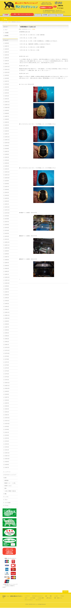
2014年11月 (7, 455)
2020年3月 (7, 268)
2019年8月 (7, 289)
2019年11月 (7, 280)
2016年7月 (7, 397)
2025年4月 (7, 90)
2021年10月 (7, 212)
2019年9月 (7, 286)
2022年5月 (7, 192)
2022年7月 (7, 186)
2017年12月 (7, 347)
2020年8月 (7, 253)
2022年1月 (7, 204)
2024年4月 (7, 125)
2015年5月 (7, 438)
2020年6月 (7, 259)
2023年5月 (7, 157)
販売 (5, 477)
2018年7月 (7, 327)
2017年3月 (7, 373)
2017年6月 (7, 365)
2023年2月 (7, 166)
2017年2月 (7, 376)
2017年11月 (7, 350)
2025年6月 (7, 84)
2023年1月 (7, 169)
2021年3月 (7, 233)
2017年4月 (7, 370)
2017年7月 (7, 362)
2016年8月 (7, 394)
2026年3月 (7, 57)
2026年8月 (7, 43)
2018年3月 (7, 338)
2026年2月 (7, 60)
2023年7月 (7, 151)
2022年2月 (7, 201)
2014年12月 (7, 452)
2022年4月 (7, 195)
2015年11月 (7, 420)
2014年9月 (7, 461)
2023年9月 (7, 145)
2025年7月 (7, 81)
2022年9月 (7, 180)
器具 (5, 488)
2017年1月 (7, 379)
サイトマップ (52, 14)
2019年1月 (7, 309)
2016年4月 (7, 406)
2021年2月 (7, 236)
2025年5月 (7, 87)
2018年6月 (7, 330)
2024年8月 (7, 113)
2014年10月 (7, 458)
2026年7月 (7, 46)
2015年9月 (7, 426)
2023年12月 (7, 136)
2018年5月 (7, 332)
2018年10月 (7, 318)
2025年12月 (7, 66)
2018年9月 (7, 321)
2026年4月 (7, 54)
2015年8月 (7, 429)
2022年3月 (7, 198)
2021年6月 (7, 224)
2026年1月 (7, 63)
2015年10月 (7, 423)
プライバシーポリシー (29, 599)
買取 (5, 493)
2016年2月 (7, 411)
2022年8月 (7, 183)
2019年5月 (7, 297)
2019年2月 (7, 306)
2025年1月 (7, 98)
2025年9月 (7, 75)
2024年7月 (7, 116)
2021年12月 (7, 207)
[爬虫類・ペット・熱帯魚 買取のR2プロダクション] (20, 9)
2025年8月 (7, 78)
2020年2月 (7, 271)
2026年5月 (7, 52)
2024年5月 (7, 122)
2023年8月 (7, 148)
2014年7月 (7, 467)
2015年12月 (7, 417)
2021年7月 (7, 221)
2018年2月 (7, 341)
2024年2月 (7, 131)
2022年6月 (7, 189)
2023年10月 (7, 142)
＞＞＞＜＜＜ (22, 14)
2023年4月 (7, 160)
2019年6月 (7, 294)
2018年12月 (7, 312)
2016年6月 (7, 400)
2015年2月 (7, 447)
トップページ (38, 14)
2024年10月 (7, 107)
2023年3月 (7, 163)
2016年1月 (7, 414)
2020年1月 (7, 274)
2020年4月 (7, 265)
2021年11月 (7, 210)
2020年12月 (7, 242)
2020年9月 (7, 250)
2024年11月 (7, 104)
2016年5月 (7, 403)
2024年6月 (7, 119)
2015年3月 (7, 444)
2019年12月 (7, 277)
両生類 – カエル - (8, 485)
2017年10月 (7, 353)
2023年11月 (7, 139)
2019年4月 (7, 300)
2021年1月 (7, 239)
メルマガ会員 (7, 502)
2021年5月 (7, 227)
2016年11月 (7, 385)
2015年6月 (7, 435)
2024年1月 (7, 133)
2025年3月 (7, 92)
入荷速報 (33, 29)
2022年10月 (7, 177)
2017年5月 (7, 368)
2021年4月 (7, 230)
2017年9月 (7, 356)
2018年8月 (7, 324)
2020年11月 (7, 245)
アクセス (60, 14)
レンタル (6, 496)
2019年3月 (7, 303)
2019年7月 (7, 291)
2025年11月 (7, 69)
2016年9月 (7, 391)
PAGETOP (65, 591)
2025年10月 (7, 72)
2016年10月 (7, 388)
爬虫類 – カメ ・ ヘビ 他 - (10, 483)
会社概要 (45, 14)
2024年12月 (7, 101)
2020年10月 (7, 248)
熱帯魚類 (6, 480)
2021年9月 (7, 215)
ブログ (6, 29)
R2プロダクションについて (10, 474)
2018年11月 (7, 315)
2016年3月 (7, 408)
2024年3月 (7, 128)
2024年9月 (7, 110)
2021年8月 (7, 218)
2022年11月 (7, 174)
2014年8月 (7, 464)
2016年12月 (7, 382)
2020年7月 (7, 256)
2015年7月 (7, 432)
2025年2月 (7, 95)
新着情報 (6, 35)
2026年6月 (7, 49)
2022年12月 (7, 171)
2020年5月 (7, 262)
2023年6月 (7, 154)
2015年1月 (7, 449)
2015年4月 (7, 441)
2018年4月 (7, 335)
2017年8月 (7, 359)
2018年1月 (7, 344)
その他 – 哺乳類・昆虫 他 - (10, 491)
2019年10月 (7, 283)
